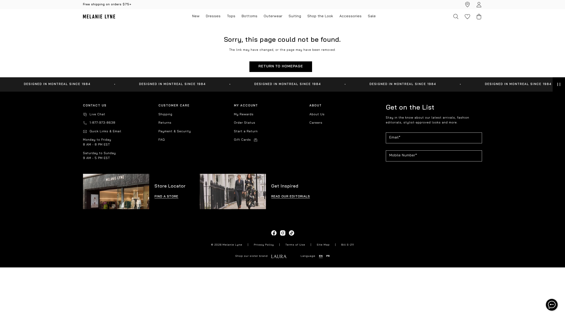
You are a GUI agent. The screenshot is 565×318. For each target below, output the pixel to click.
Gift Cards (242, 140)
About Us (317, 114)
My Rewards (244, 114)
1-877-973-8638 (102, 123)
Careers (315, 123)
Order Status (244, 123)
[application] (552, 305)
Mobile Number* (403, 155)
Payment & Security (174, 131)
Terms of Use (295, 245)
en (321, 256)
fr (328, 256)
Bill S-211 (347, 245)
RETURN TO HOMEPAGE (280, 66)
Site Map (323, 245)
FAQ (161, 140)
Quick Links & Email (105, 131)
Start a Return (246, 131)
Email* (395, 137)
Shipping (165, 114)
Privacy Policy (264, 245)
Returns (164, 123)
